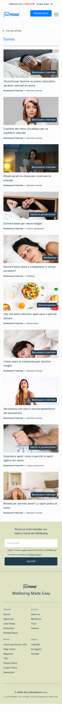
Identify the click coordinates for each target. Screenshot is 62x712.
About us (35, 614)
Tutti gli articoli (13, 30)
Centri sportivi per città (15, 644)
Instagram (36, 649)
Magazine (8, 653)
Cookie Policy (10, 667)
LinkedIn (35, 644)
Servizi (6, 614)
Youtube (35, 653)
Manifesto (36, 619)
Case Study (9, 623)
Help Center (9, 649)
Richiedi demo (10, 632)
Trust (33, 623)
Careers (35, 628)
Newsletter (9, 672)
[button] (41, 13)
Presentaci (8, 628)
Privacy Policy (35, 554)
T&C (5, 658)
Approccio (8, 619)
